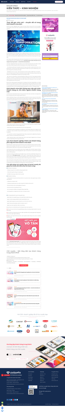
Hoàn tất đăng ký (39, 26)
